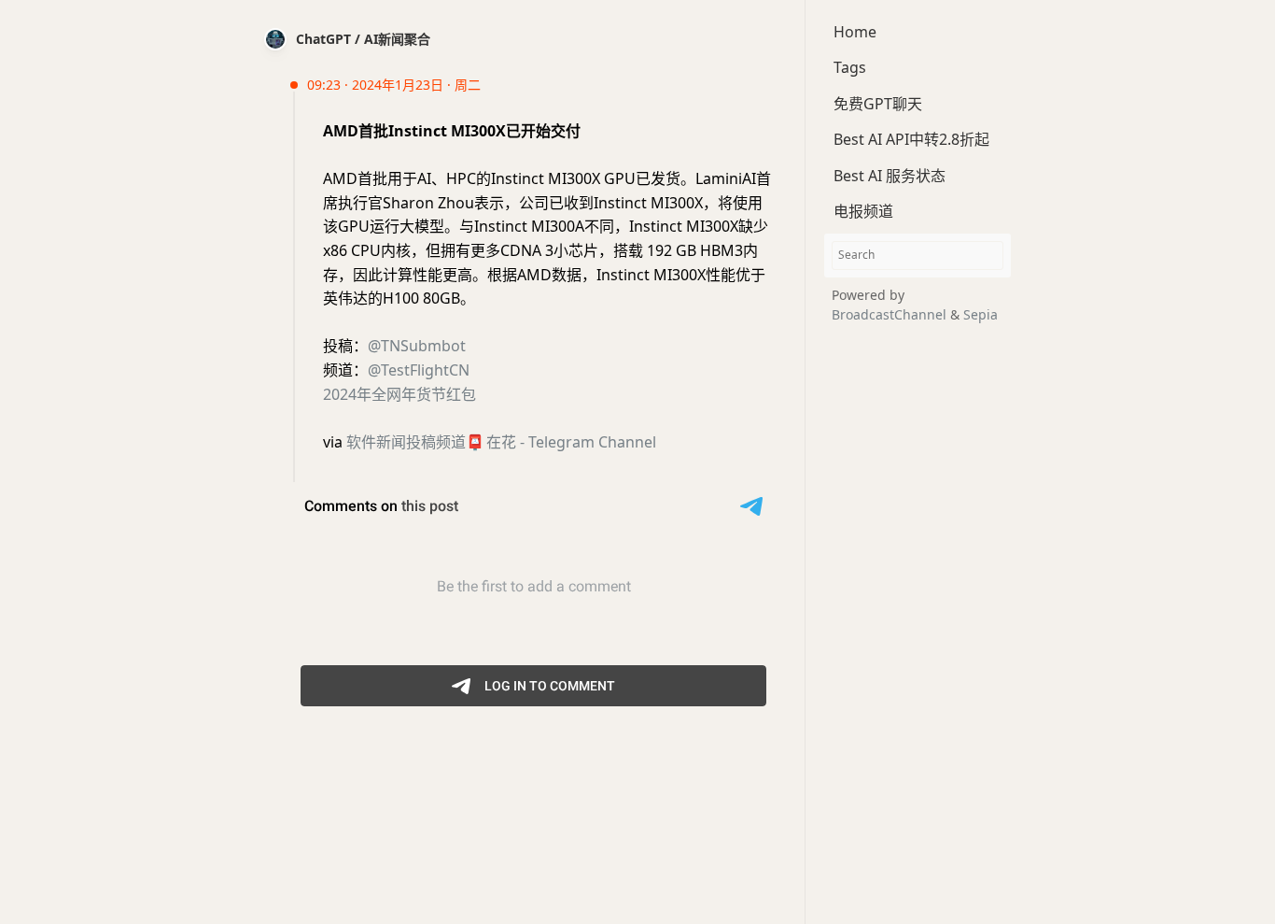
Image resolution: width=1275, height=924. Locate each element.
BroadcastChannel (891, 314)
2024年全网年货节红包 (399, 394)
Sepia (980, 314)
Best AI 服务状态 (890, 175)
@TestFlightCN (418, 370)
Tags (850, 67)
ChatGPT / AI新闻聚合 (363, 39)
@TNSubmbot (417, 345)
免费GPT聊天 (878, 103)
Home (855, 31)
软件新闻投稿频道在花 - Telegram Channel (501, 442)
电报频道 (863, 211)
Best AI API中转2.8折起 (911, 139)
